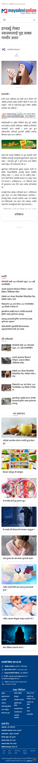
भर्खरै (4, 276)
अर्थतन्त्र (3, 703)
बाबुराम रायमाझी (10, 733)
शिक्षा (28, 707)
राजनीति (3, 700)
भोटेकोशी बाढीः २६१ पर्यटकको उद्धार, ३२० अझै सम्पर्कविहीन (18, 283)
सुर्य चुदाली (8, 737)
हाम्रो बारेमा (9, 752)
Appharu (29, 761)
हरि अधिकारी (8, 727)
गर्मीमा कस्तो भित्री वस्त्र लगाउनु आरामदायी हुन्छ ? (18, 589)
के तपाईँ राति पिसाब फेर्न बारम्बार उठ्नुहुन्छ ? (19, 529)
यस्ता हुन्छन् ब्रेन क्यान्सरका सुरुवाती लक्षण (18, 558)
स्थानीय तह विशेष (30, 703)
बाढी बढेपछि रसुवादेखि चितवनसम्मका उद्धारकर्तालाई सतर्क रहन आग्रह (15, 328)
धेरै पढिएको (7, 339)
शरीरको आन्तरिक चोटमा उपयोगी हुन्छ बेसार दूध (18, 442)
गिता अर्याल (8, 743)
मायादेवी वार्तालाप (16, 716)
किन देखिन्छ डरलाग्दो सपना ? (13, 647)
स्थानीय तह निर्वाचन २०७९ (31, 697)
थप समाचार (19, 413)
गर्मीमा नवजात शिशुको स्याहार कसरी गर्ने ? (18, 618)
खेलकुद (16, 696)
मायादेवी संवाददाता (13, 49)
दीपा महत (8, 740)
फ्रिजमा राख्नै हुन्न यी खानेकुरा (13, 472)
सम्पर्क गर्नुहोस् (25, 752)
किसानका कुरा (5, 713)
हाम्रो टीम (4, 752)
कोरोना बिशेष (18, 693)
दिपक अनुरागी (11, 730)
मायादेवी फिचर (18, 708)
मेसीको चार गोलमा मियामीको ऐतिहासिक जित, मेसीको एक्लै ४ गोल (18, 298)
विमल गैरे (9, 747)
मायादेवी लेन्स (18, 712)
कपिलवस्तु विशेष (6, 706)
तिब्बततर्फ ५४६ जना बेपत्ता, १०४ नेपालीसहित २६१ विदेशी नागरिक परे (17, 305)
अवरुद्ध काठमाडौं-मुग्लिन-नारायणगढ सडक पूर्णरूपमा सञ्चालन (16, 320)
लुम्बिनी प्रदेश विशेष (18, 704)
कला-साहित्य (5, 709)
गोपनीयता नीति (17, 752)
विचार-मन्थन (30, 693)
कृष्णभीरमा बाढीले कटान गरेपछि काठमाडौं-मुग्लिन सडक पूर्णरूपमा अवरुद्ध (17, 313)
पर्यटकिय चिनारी (19, 700)
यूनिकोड (32, 751)
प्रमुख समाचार (5, 696)
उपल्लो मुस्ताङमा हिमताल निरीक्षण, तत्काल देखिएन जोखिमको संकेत (16, 290)
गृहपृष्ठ (3, 693)
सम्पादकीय (30, 714)
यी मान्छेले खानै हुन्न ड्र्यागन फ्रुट (14, 501)
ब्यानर (28, 711)
